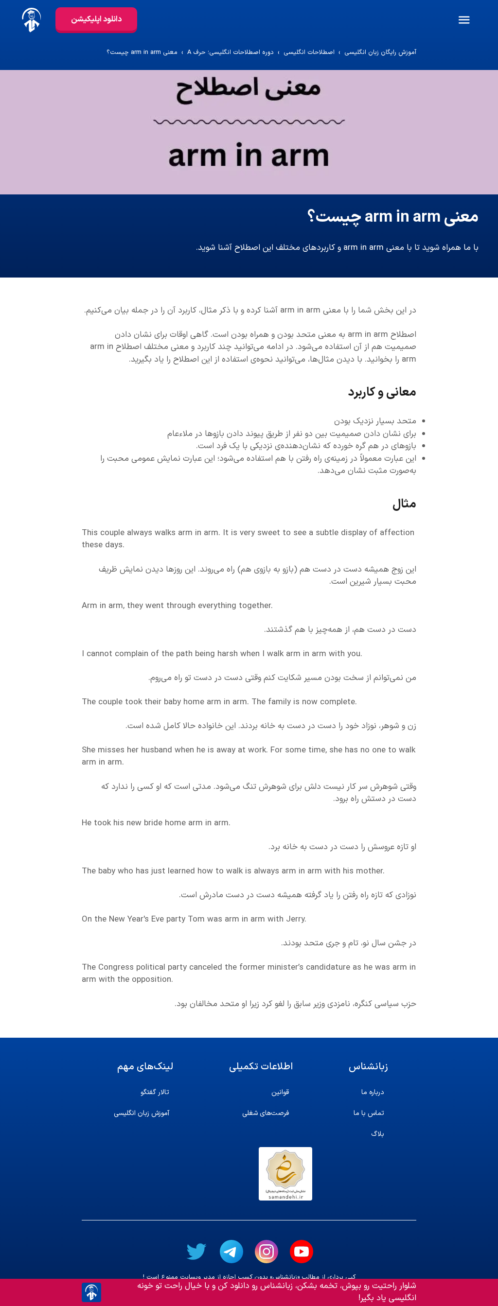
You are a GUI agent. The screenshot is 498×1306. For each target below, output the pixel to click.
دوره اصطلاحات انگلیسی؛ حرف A (230, 52)
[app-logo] (27, 20)
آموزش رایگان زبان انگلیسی (380, 52)
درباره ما (372, 1092)
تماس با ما (369, 1113)
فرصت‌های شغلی (265, 1113)
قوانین (280, 1092)
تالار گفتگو (155, 1092)
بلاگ (377, 1134)
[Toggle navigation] (477, 20)
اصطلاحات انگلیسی (309, 52)
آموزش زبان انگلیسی (141, 1113)
